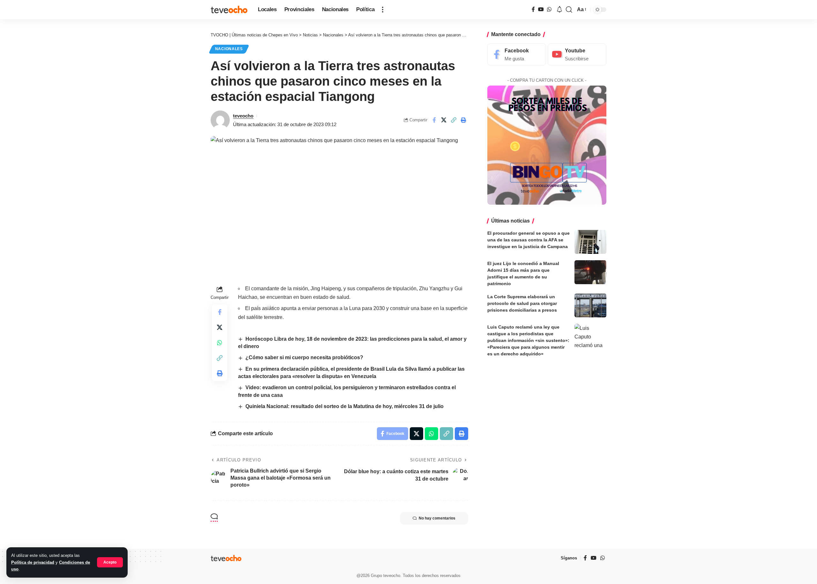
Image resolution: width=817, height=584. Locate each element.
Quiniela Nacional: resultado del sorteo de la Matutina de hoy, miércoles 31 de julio (344, 406)
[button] (110, 562)
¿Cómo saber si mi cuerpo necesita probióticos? (304, 357)
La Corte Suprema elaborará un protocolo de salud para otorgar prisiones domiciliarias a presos (522, 303)
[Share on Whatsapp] (219, 342)
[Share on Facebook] (434, 120)
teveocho (243, 115)
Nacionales (229, 49)
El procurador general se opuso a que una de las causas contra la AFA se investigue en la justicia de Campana (528, 240)
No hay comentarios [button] (437, 518)
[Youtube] (577, 54)
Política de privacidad (32, 562)
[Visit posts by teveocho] (220, 120)
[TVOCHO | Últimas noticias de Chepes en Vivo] (229, 9)
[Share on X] (443, 120)
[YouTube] (540, 9)
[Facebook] (533, 9)
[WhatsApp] (549, 9)
